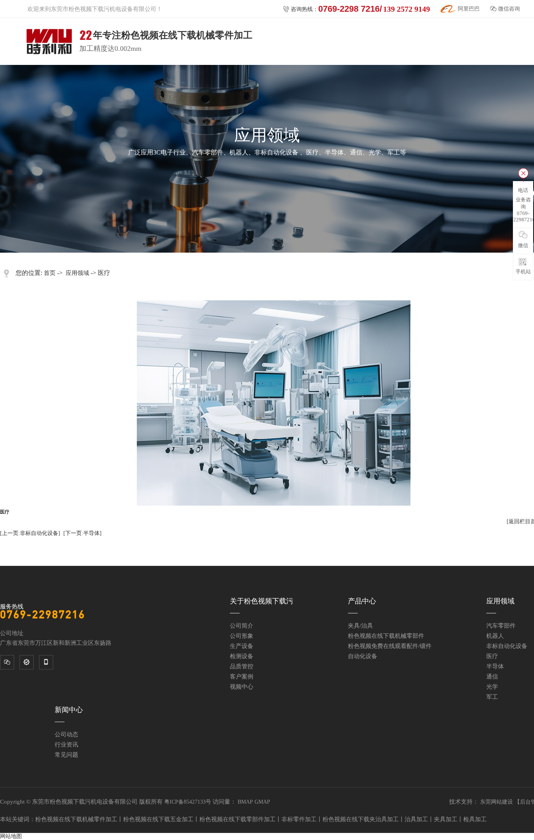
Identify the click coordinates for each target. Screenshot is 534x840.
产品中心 (362, 601)
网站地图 (11, 836)
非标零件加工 (299, 819)
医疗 (492, 656)
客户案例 (241, 676)
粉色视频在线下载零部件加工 (237, 819)
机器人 (495, 636)
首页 (50, 273)
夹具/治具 (360, 626)
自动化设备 (362, 656)
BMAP (245, 802)
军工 (492, 697)
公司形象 (241, 636)
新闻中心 (69, 710)
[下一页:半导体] (82, 533)
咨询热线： (356, 9)
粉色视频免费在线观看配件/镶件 (390, 646)
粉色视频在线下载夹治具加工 (361, 819)
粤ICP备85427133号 (187, 802)
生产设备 (241, 646)
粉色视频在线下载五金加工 (158, 819)
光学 (492, 687)
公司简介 (241, 626)
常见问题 (66, 755)
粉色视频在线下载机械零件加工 (76, 819)
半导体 (495, 666)
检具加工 (475, 819)
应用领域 (77, 273)
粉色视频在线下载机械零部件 (386, 636)
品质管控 (241, 666)
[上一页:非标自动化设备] (30, 533)
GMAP (262, 802)
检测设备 (241, 656)
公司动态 (66, 734)
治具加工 (416, 819)
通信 (492, 676)
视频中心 (241, 687)
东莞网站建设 (496, 802)
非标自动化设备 (506, 646)
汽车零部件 (501, 626)
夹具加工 (445, 819)
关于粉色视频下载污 (261, 601)
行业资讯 (66, 744)
